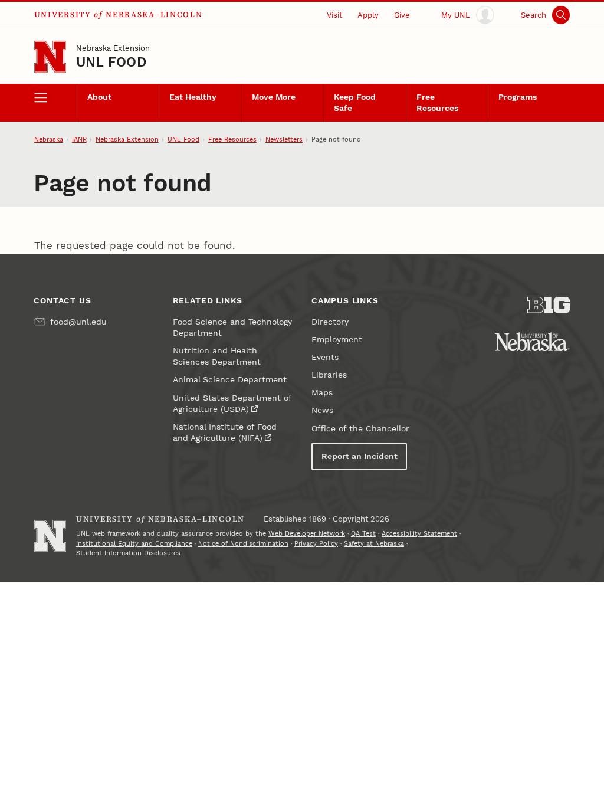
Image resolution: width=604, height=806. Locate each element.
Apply (368, 15)
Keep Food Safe (355, 102)
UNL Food (111, 62)
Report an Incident (359, 456)
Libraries (329, 375)
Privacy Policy (316, 544)
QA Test (363, 534)
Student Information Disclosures (128, 553)
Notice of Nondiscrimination (243, 544)
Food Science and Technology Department (232, 327)
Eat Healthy (192, 97)
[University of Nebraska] (532, 341)
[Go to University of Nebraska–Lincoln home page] (50, 57)
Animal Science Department (230, 380)
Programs (517, 97)
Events (325, 357)
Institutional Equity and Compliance (134, 544)
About (99, 97)
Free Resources (437, 102)
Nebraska (48, 139)
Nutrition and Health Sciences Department (217, 356)
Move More (274, 97)
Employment (336, 340)
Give (402, 15)
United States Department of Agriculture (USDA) (232, 403)
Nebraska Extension (113, 48)
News (322, 410)
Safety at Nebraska (374, 544)
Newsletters (284, 139)
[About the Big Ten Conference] (548, 305)
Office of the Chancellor (360, 429)
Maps (322, 393)
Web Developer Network (306, 534)
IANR (79, 139)
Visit (334, 15)
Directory (330, 322)
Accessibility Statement (419, 534)
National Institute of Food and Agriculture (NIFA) (225, 432)
